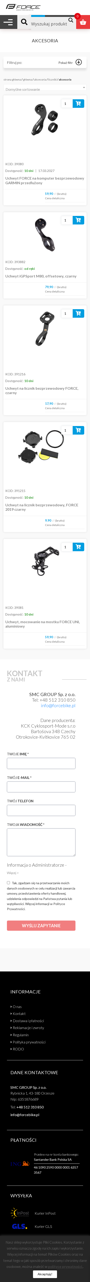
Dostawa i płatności (28, 1020)
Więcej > (13, 873)
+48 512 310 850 (30, 1107)
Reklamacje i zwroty (28, 1027)
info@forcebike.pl (58, 705)
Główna (27, 79)
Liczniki (52, 79)
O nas (17, 1006)
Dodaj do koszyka (78, 104)
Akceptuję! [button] (45, 1274)
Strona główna (12, 79)
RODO (18, 1049)
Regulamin (21, 1035)
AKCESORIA (40, 79)
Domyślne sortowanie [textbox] (23, 89)
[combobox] (45, 87)
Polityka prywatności (29, 1042)
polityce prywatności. (65, 1266)
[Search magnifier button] (72, 20)
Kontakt (19, 1013)
